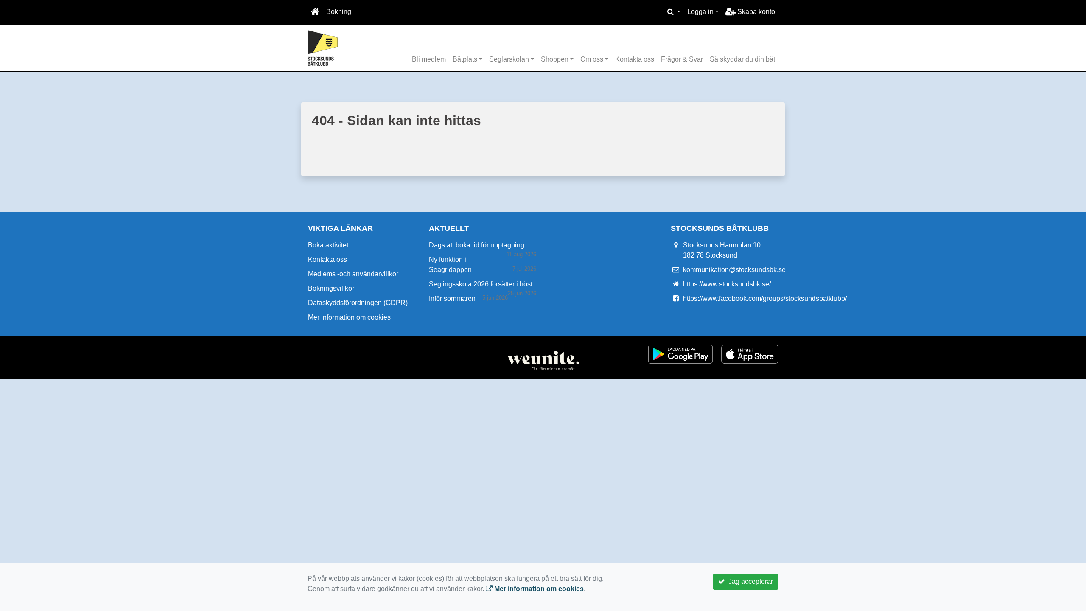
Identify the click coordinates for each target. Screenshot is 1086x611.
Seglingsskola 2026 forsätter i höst (480, 284)
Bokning (338, 11)
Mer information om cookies (349, 317)
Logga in (700, 11)
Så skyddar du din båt (742, 59)
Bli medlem (429, 59)
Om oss (591, 59)
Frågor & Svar (682, 59)
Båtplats (465, 59)
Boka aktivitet (328, 245)
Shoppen (554, 59)
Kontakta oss (634, 59)
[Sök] (674, 11)
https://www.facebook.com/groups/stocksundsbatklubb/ (765, 298)
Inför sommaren (452, 298)
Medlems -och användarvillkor (353, 273)
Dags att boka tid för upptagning (476, 245)
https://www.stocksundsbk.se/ (727, 284)
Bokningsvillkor (331, 288)
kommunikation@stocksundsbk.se (734, 269)
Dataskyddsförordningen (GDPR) (358, 302)
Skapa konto (755, 11)
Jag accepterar (749, 581)
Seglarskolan (509, 59)
